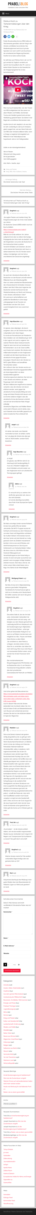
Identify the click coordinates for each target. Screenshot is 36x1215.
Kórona (5, 1015)
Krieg (7, 171)
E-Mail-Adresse (9, 946)
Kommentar (7, 912)
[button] (5, 36)
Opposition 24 (7, 1179)
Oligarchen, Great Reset (11, 1039)
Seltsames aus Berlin (10, 1048)
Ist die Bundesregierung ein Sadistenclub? (16, 1075)
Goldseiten (6, 1155)
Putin (14, 171)
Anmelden (6, 1194)
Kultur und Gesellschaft (11, 1021)
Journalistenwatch (9, 1161)
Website (6, 953)
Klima (5, 1012)
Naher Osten (7, 1033)
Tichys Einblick (8, 1149)
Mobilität (6, 1030)
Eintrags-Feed (7, 1197)
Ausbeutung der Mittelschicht (12, 997)
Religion (6, 1045)
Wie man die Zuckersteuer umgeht (14, 1078)
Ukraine (24, 171)
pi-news (6, 1152)
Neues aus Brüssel (9, 1036)
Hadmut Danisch (8, 1173)
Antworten (6, 260)
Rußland (18, 171)
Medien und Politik (9, 1027)
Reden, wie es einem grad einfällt (14, 1092)
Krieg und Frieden (11, 169)
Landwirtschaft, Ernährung (12, 1024)
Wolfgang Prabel (8, 32)
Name (5, 938)
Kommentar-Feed (9, 1200)
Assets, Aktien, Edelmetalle (12, 988)
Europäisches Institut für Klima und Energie (17, 1176)
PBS (11, 171)
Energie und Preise (9, 1003)
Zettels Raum (7, 1170)
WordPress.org (8, 1203)
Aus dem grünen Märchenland (13, 994)
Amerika (6, 985)
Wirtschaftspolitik (9, 1063)
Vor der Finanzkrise (9, 1057)
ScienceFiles (7, 1182)
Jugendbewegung (9, 1009)
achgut (5, 1164)
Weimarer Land (8, 1060)
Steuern (6, 1051)
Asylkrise (6, 991)
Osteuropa (6, 1042)
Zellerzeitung (7, 1158)
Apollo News (7, 1167)
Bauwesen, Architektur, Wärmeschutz (15, 1000)
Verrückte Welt (8, 1054)
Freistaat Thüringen (9, 1006)
